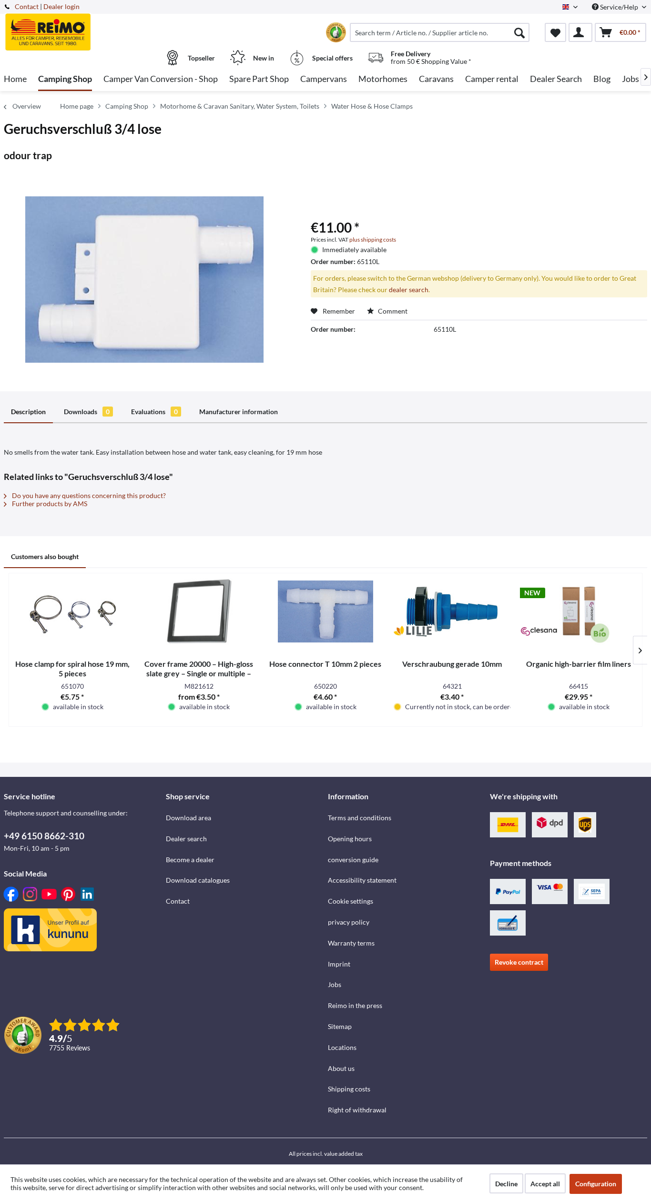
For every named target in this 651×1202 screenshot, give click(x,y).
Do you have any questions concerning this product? (88, 495)
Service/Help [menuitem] (619, 7)
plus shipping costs (372, 239)
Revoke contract (519, 962)
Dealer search (186, 839)
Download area (188, 818)
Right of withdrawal (357, 1110)
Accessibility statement (362, 880)
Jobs (334, 984)
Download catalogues (198, 880)
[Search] (519, 32)
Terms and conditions (359, 818)
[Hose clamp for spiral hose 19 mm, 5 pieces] (72, 611)
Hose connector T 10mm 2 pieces (325, 663)
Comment (391, 311)
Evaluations (154, 411)
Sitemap (340, 1026)
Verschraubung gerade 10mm (452, 663)
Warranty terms (351, 943)
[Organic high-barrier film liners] (578, 611)
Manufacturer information (238, 411)
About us (341, 1068)
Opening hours (350, 839)
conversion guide (353, 860)
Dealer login (61, 6)
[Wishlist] (555, 32)
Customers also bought (45, 556)
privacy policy (348, 922)
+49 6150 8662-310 (44, 835)
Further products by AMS (48, 503)
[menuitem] (439, 32)
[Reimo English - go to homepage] (84, 27)
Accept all (545, 1184)
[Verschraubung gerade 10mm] (452, 611)
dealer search (408, 289)
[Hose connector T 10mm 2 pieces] (325, 611)
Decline (506, 1184)
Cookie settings (350, 901)
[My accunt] (580, 32)
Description (28, 411)
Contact (27, 6)
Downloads (87, 411)
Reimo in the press (355, 1005)
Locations (342, 1047)
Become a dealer (190, 860)
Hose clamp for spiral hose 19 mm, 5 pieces (72, 668)
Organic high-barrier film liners (578, 663)
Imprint (339, 964)
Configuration (595, 1184)
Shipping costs (349, 1089)
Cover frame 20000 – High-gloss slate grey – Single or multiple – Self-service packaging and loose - (199, 668)
